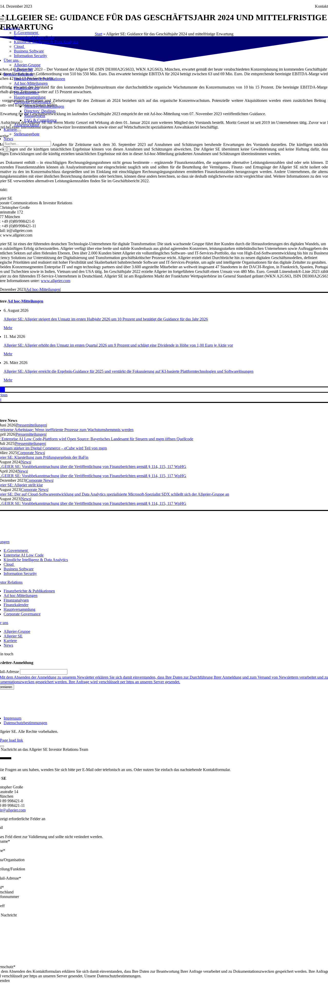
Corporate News (31, 453)
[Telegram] (1, 389)
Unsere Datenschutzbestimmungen (112, 976)
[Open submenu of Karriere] (19, 131)
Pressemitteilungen (31, 425)
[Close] (2, 746)
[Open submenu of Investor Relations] (35, 75)
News (25, 462)
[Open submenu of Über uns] (20, 61)
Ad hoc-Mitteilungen (43, 289)
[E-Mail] (4, 389)
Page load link (11, 740)
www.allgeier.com (55, 281)
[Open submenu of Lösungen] (22, 29)
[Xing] (2, 389)
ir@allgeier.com (13, 810)
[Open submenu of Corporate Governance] (53, 103)
